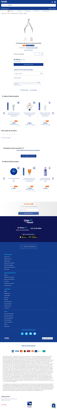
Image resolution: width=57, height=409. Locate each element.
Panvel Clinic (6, 308)
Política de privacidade (8, 265)
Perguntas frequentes (8, 315)
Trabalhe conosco (7, 258)
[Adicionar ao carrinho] (18, 102)
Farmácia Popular (7, 285)
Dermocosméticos (8, 303)
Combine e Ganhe (36, 11)
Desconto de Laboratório (45, 11)
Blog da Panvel (7, 261)
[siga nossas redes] (22, 333)
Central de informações (9, 313)
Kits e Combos (20, 11)
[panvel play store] (33, 237)
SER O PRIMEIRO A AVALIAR (28, 156)
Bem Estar (6, 297)
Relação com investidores (9, 263)
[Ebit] (29, 405)
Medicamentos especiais (9, 277)
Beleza (9, 13)
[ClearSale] (4, 405)
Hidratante (21, 13)
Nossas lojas (6, 269)
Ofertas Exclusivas (27, 11)
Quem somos (7, 256)
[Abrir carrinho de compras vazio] (55, 2)
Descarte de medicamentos (9, 267)
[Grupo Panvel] (5, 396)
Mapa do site (6, 326)
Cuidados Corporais (14, 13)
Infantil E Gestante (8, 301)
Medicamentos (7, 293)
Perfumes (6, 299)
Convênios (6, 281)
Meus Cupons (11, 11)
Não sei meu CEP (17, 77)
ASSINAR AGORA (28, 213)
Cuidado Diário (7, 295)
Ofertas (5, 324)
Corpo (25, 13)
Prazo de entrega (7, 320)
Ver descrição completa (5, 137)
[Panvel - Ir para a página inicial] (26, 2)
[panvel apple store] (23, 237)
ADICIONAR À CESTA (28, 64)
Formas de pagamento (8, 318)
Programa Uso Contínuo (9, 283)
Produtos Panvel (7, 306)
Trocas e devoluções (8, 322)
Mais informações (28, 50)
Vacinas (5, 275)
